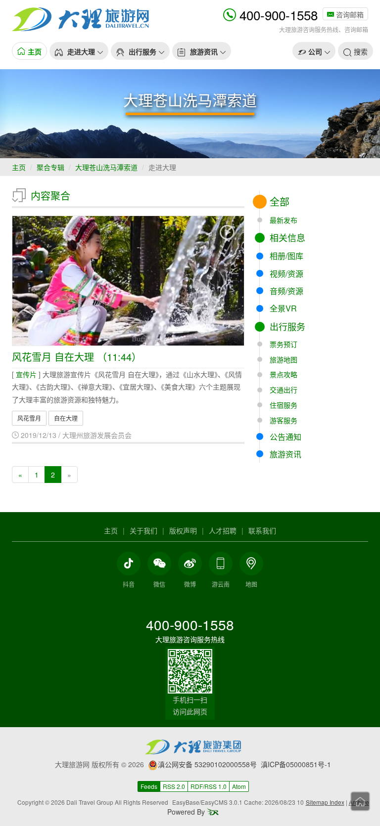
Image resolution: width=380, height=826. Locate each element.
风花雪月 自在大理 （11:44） (77, 356)
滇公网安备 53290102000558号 (207, 764)
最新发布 (283, 220)
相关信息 (287, 237)
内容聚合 (50, 195)
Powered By (187, 812)
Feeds (149, 786)
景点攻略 (283, 374)
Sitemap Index (325, 802)
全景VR (283, 308)
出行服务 (287, 326)
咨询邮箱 (349, 14)
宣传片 (26, 374)
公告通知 (285, 436)
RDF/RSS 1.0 (208, 786)
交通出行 (283, 389)
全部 (279, 201)
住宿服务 (283, 405)
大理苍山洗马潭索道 (106, 167)
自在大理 (66, 418)
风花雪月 (29, 418)
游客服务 (283, 420)
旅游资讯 (285, 454)
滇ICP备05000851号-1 (296, 764)
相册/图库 (286, 255)
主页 (19, 167)
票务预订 (283, 344)
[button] (78, 51)
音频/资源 (286, 291)
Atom (239, 786)
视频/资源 (286, 273)
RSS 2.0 (174, 786)
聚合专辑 (50, 167)
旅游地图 (283, 359)
